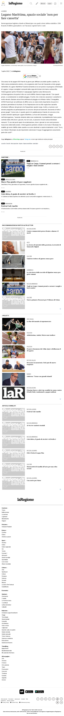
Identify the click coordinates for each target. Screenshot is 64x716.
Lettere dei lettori (6, 605)
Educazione (5, 640)
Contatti (23, 699)
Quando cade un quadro (8, 630)
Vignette (4, 678)
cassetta (3, 143)
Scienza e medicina (7, 638)
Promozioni (5, 669)
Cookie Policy (14, 702)
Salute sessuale (6, 634)
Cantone (4, 508)
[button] (37, 699)
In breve (4, 663)
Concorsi (4, 671)
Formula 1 (4, 553)
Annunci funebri (10, 700)
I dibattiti (4, 607)
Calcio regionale (6, 547)
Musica (4, 582)
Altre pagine (6, 656)
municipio (35, 143)
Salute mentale (6, 632)
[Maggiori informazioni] (40, 76)
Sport (4, 540)
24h (3, 658)
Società (4, 580)
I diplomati (4, 628)
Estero (4, 530)
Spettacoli (4, 572)
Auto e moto (5, 625)
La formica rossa (6, 600)
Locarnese (5, 514)
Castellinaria (5, 587)
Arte (3, 570)
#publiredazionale (7, 650)
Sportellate (5, 559)
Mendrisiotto (5, 518)
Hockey (4, 542)
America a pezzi (6, 537)
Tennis (3, 551)
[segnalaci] (37, 3)
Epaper (50, 3)
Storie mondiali (6, 557)
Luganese (4, 516)
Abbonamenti (4, 699)
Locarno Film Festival (8, 584)
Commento (5, 596)
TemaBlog (5, 646)
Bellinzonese (5, 512)
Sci (3, 549)
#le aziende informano (8, 653)
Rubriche (5, 610)
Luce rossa (5, 562)
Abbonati (43, 3)
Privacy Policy (5, 702)
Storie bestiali (5, 619)
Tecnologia (5, 617)
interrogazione (14, 143)
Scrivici (4, 680)
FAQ (27, 699)
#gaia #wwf (5, 648)
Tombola (4, 673)
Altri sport (4, 555)
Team (3, 667)
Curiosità (4, 621)
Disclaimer (11, 699)
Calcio (3, 545)
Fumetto (4, 675)
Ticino (3, 510)
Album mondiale (6, 564)
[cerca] (31, 3)
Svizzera (4, 524)
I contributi (5, 603)
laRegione (16, 71)
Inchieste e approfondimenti (9, 613)
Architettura (5, 623)
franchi (8, 143)
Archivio (4, 660)
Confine (4, 532)
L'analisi (4, 598)
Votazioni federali (6, 526)
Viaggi (3, 615)
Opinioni (4, 594)
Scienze (4, 578)
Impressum (17, 699)
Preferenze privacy (25, 702)
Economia (5, 590)
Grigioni (4, 521)
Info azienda (5, 665)
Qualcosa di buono (7, 642)
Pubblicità (3, 700)
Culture (4, 567)
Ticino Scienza (6, 636)
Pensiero (4, 576)
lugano (21, 143)
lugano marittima (27, 143)
